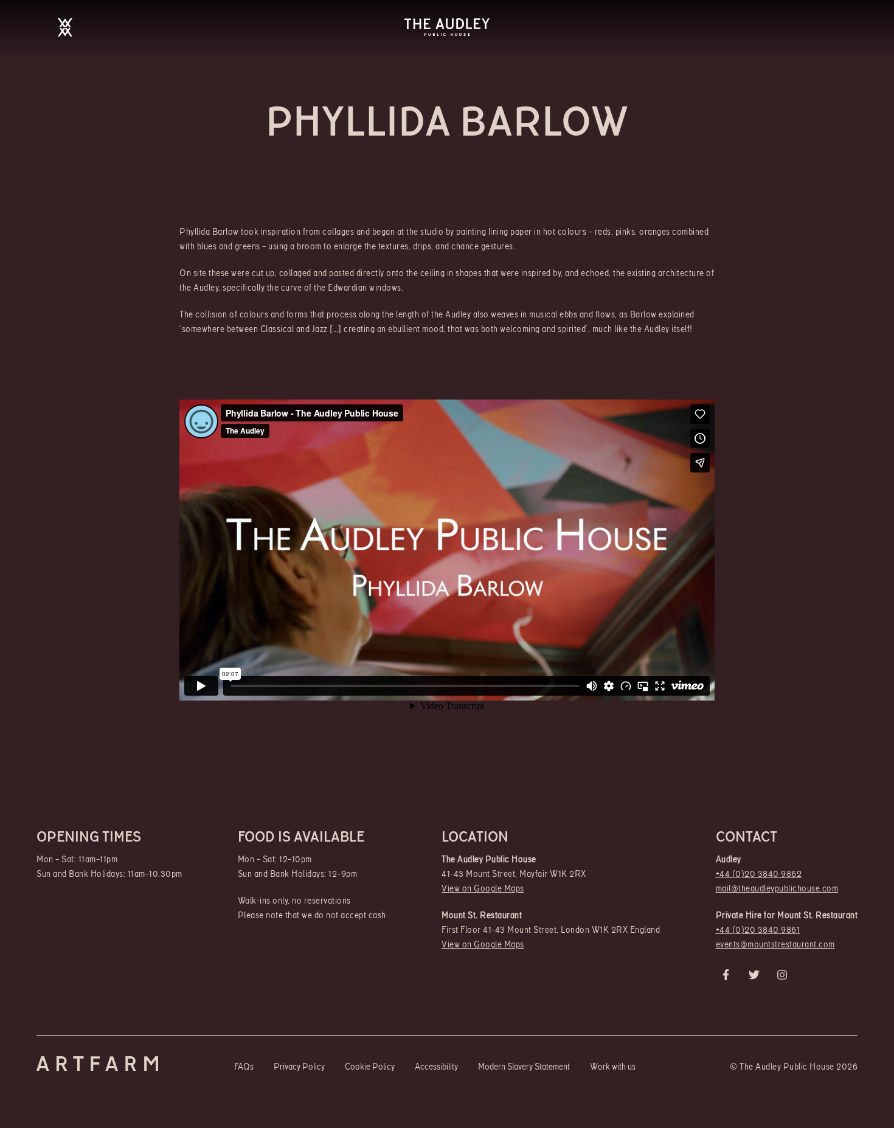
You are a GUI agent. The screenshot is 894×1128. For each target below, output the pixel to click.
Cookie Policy (370, 1067)
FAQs (244, 1067)
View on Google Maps (483, 888)
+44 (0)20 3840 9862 (759, 874)
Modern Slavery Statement (524, 1067)
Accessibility (436, 1067)
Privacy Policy (299, 1067)
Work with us (613, 1067)
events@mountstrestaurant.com (775, 944)
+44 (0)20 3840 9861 (758, 930)
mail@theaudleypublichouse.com (777, 888)
